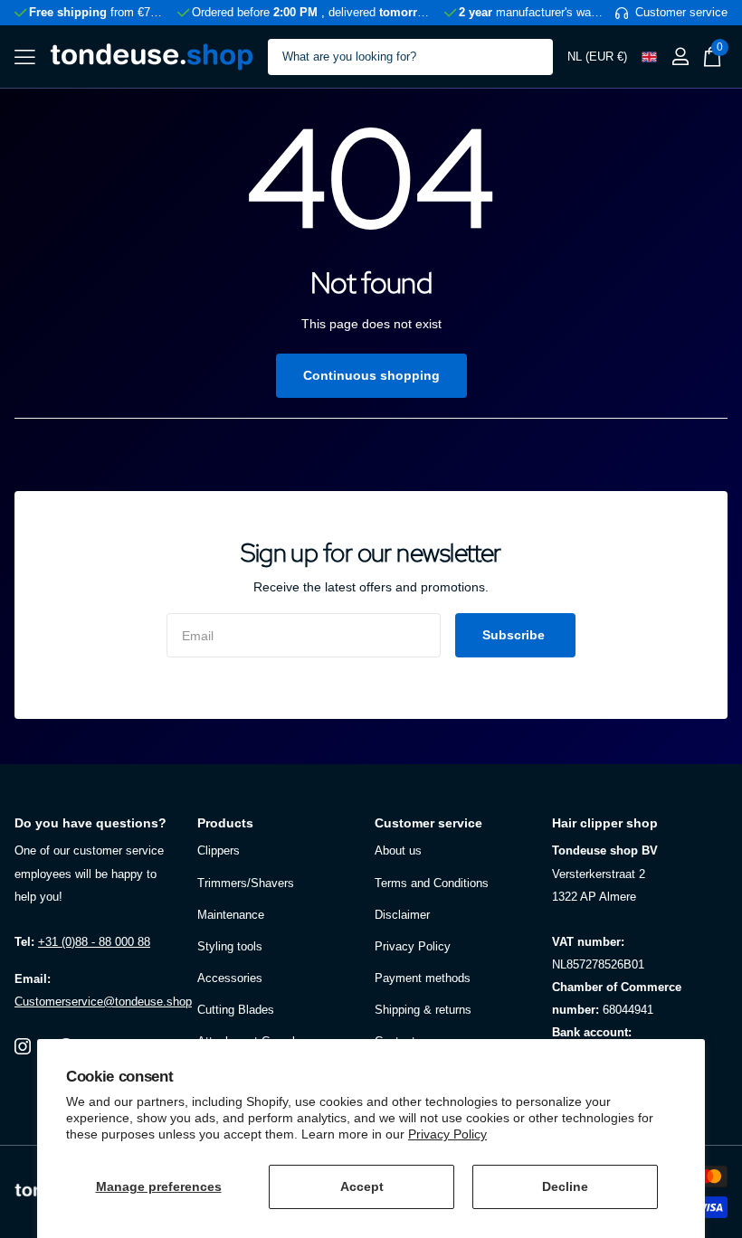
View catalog (24, 56)
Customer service (428, 823)
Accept (362, 1186)
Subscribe (515, 635)
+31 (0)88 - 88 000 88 (94, 942)
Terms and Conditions (432, 883)
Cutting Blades (235, 1009)
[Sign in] (680, 56)
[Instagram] (22, 1046)
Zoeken (528, 57)
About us (398, 850)
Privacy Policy (447, 1134)
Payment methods (423, 978)
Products (225, 823)
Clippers (218, 850)
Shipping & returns (423, 1009)
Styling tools (229, 946)
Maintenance (230, 914)
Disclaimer (402, 914)
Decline (565, 1186)
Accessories (229, 978)
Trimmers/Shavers (245, 883)
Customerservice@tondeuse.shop (103, 1001)
